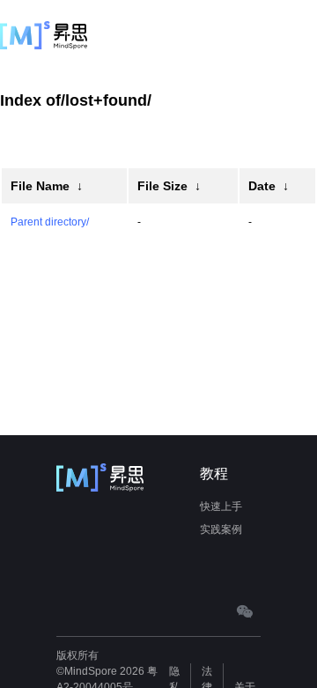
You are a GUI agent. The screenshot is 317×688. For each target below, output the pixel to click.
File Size (162, 186)
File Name (40, 186)
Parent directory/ (50, 222)
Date (262, 186)
